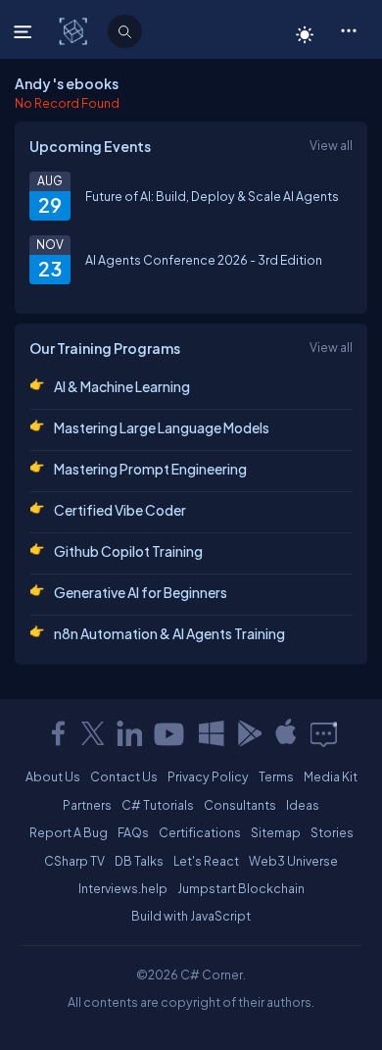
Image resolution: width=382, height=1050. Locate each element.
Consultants (240, 805)
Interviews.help (122, 888)
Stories (332, 832)
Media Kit (331, 776)
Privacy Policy (208, 776)
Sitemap (276, 832)
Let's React (206, 861)
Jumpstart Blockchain (241, 888)
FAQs (133, 832)
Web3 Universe (293, 861)
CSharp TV (74, 861)
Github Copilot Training (128, 551)
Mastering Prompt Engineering (150, 468)
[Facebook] (58, 733)
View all (331, 145)
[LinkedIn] (129, 733)
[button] (348, 29)
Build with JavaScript (191, 916)
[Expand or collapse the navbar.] (25, 31)
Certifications (200, 832)
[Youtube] (170, 733)
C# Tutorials (157, 805)
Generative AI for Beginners (140, 592)
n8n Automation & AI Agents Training (169, 633)
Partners (87, 805)
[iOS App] (286, 733)
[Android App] (249, 733)
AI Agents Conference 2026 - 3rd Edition (203, 260)
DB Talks (139, 861)
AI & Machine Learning (122, 386)
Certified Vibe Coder (120, 510)
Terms (276, 776)
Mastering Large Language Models (161, 427)
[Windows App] (211, 733)
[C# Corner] (75, 30)
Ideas (302, 805)
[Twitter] (93, 733)
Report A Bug (68, 832)
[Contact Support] (323, 733)
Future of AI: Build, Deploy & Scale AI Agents (212, 196)
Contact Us (124, 776)
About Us (52, 776)
